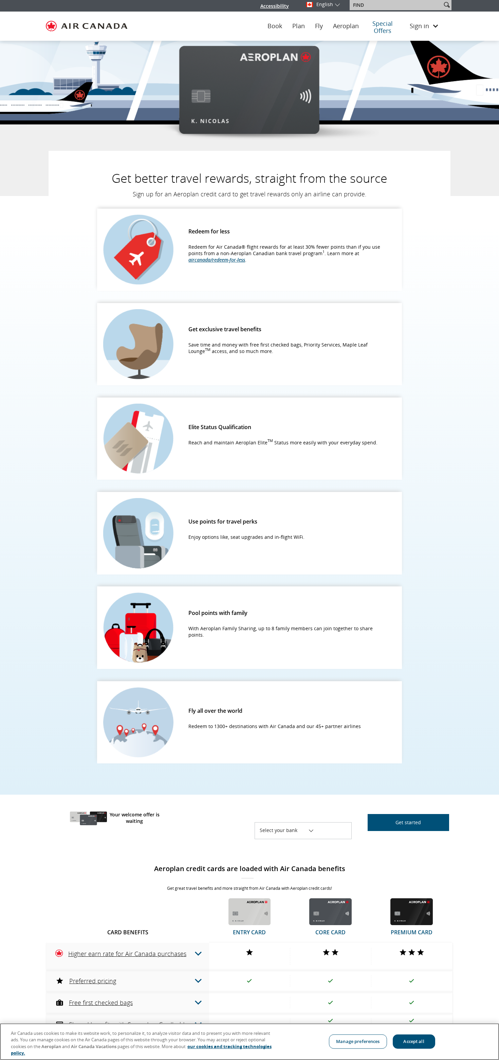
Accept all (413, 1041)
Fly (319, 26)
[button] (447, 5)
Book (274, 26)
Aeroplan (346, 26)
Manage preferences (358, 1041)
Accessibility (274, 6)
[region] (249, 1041)
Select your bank (285, 830)
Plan (298, 26)
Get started (408, 822)
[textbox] (396, 5)
